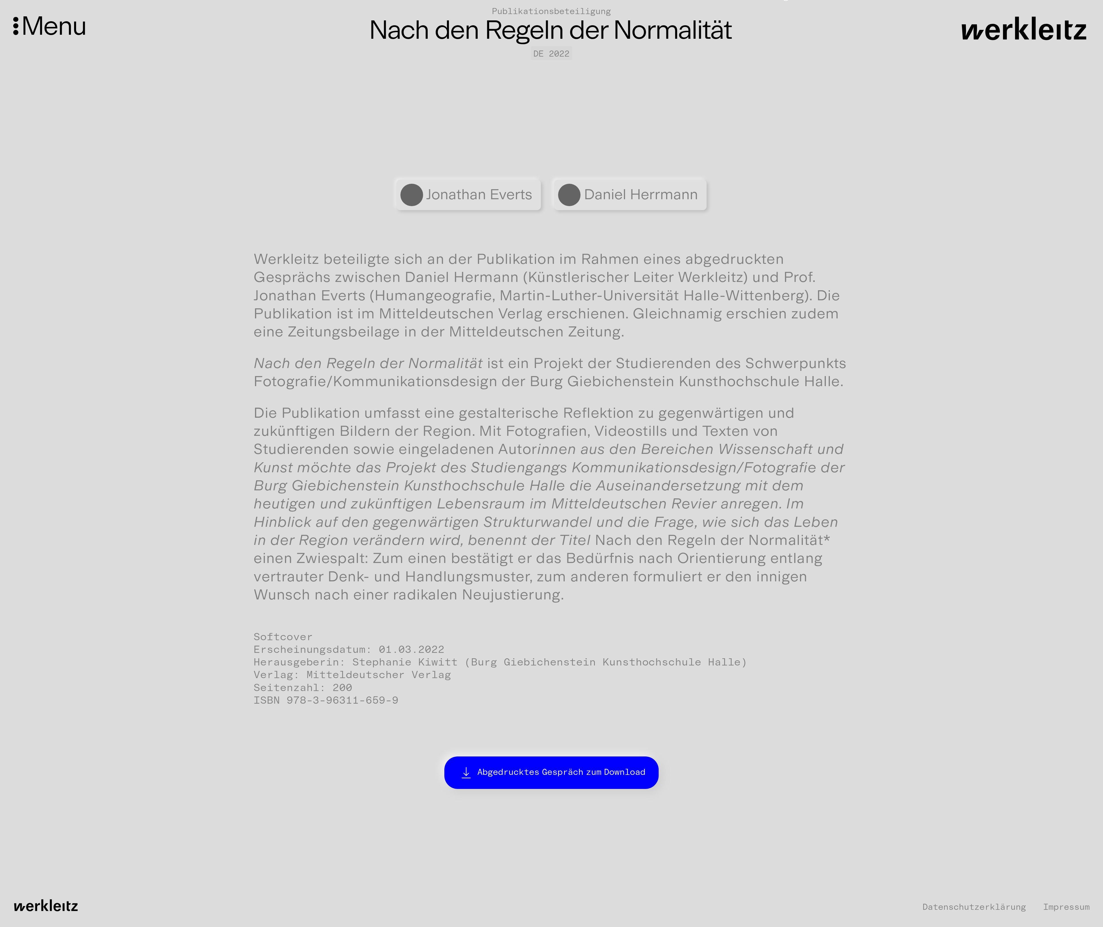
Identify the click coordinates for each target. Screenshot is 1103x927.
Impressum (1066, 907)
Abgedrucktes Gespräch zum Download (561, 772)
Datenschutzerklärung (974, 907)
